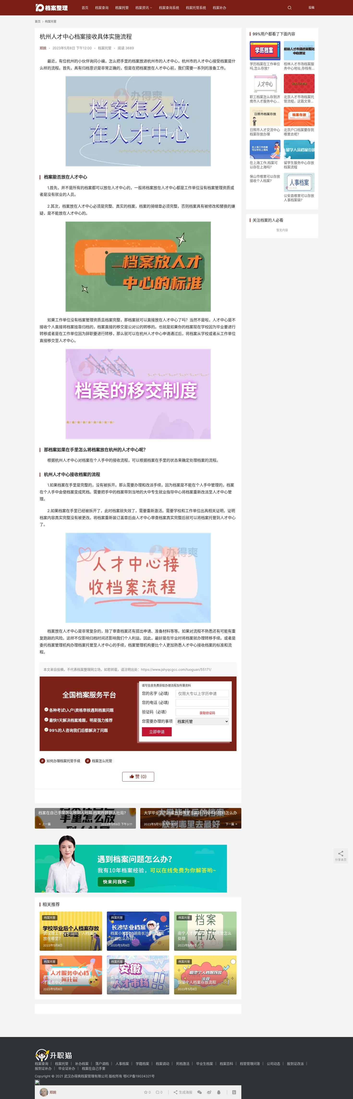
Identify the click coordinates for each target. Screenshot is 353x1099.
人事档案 (122, 1064)
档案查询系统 (169, 8)
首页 (85, 8)
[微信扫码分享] (199, 1092)
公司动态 (273, 1064)
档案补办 (219, 8)
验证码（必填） (178, 712)
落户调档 (102, 1064)
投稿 (311, 7)
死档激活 (182, 1064)
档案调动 (162, 1064)
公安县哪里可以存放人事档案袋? (299, 197)
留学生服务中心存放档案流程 (299, 165)
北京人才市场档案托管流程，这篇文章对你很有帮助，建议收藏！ (299, 99)
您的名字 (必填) (155, 693)
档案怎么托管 (102, 761)
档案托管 (122, 8)
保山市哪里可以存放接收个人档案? (265, 178)
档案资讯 (142, 8)
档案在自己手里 (93, 1068)
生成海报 (185, 1092)
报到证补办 (43, 1068)
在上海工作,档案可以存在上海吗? (264, 165)
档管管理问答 (250, 1064)
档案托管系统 (196, 8)
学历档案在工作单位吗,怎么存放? (265, 66)
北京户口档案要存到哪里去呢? (299, 132)
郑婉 (43, 48)
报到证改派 (295, 1064)
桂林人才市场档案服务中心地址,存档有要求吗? (299, 66)
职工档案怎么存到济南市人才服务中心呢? (265, 99)
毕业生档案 (204, 1064)
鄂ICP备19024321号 (139, 1076)
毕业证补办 (66, 1068)
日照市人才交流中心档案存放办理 (265, 132)
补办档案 (82, 1064)
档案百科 (226, 1064)
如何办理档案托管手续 (63, 761)
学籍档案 (142, 1064)
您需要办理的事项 (157, 721)
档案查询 (102, 8)
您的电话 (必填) (155, 702)
